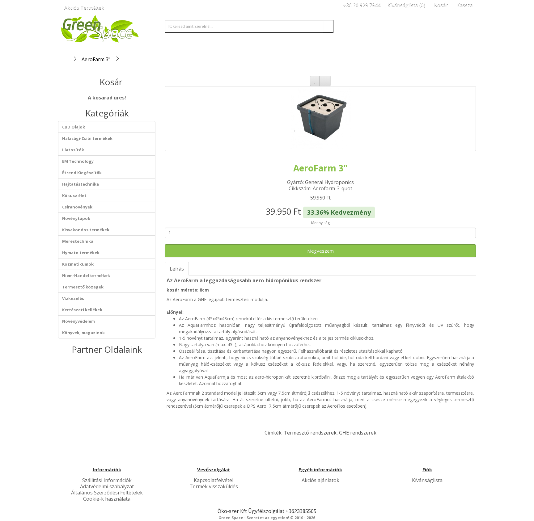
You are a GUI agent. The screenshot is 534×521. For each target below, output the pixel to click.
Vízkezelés (73, 298)
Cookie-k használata (106, 498)
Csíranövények (77, 207)
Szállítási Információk (107, 480)
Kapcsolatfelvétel (213, 480)
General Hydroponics (329, 182)
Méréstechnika (77, 241)
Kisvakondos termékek (85, 230)
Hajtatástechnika (80, 184)
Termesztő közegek (83, 287)
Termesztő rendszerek (310, 432)
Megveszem (320, 251)
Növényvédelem (78, 321)
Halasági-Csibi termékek (87, 138)
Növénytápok (76, 218)
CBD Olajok (73, 127)
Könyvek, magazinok (83, 332)
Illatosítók (73, 150)
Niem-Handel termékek (86, 275)
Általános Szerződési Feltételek (107, 492)
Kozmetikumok (78, 264)
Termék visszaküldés (213, 486)
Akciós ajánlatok (320, 480)
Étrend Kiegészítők (82, 172)
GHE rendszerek (357, 432)
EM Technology (78, 161)
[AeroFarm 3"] (320, 118)
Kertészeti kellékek (82, 310)
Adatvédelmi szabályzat (107, 486)
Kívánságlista (427, 480)
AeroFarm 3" (96, 59)
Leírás (177, 268)
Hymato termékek (81, 252)
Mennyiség (320, 222)
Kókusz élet (74, 195)
